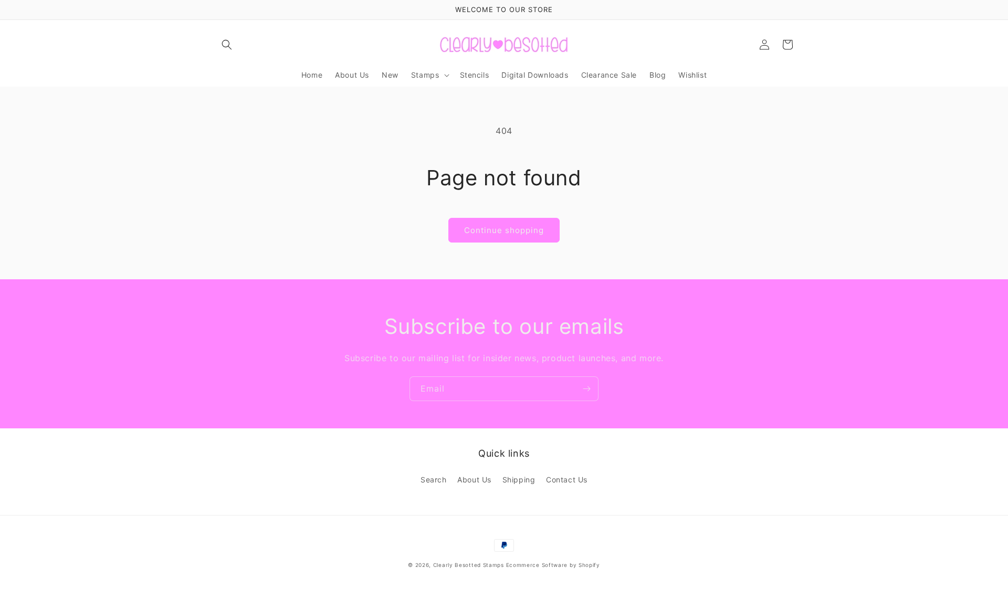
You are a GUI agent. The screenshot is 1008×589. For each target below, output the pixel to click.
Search (434, 479)
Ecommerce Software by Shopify (553, 565)
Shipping (519, 479)
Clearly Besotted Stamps (468, 565)
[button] (226, 44)
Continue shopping (504, 230)
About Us (474, 479)
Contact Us (566, 479)
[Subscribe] (586, 388)
